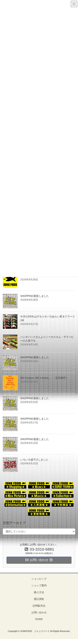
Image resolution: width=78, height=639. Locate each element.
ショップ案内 (39, 585)
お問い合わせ (39, 612)
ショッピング (39, 578)
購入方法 (39, 592)
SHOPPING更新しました (34, 296)
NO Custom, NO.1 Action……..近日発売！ (44, 377)
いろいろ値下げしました (34, 459)
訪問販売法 (39, 605)
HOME (39, 619)
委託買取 (39, 599)
